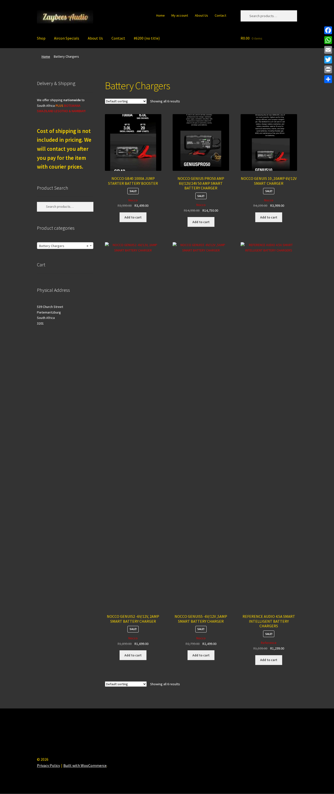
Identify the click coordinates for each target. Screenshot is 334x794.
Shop (41, 38)
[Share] (328, 79)
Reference (269, 643)
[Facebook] (328, 30)
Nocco (133, 200)
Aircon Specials (66, 38)
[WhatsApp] (328, 40)
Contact (220, 15)
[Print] (328, 69)
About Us (201, 15)
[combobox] (65, 245)
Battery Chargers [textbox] (63, 246)
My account (179, 15)
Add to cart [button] (133, 217)
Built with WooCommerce (85, 765)
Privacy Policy (48, 765)
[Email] (328, 50)
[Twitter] (328, 60)
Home (160, 15)
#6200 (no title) (147, 38)
